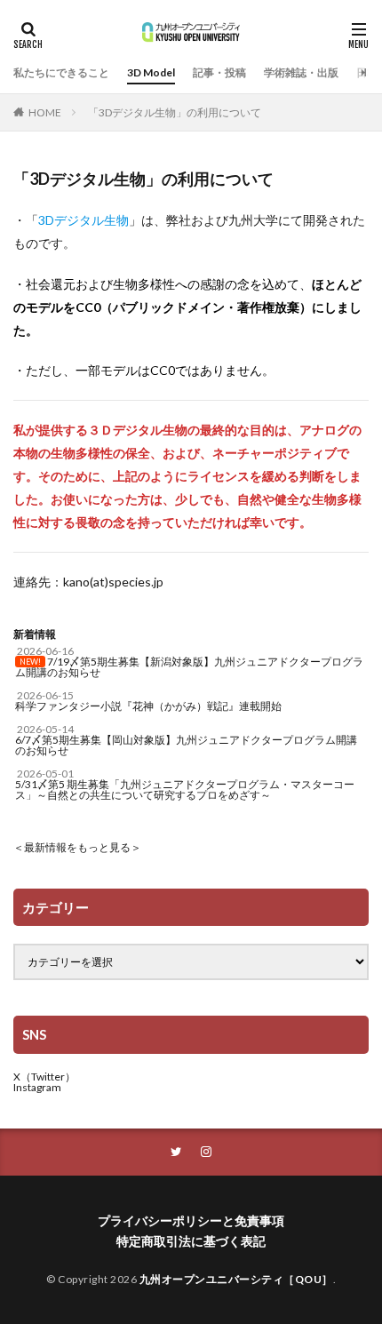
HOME (44, 112)
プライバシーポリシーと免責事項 (191, 1220)
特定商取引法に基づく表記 (191, 1240)
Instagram (37, 1087)
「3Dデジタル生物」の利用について (174, 112)
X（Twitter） (44, 1076)
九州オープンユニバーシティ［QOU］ (236, 1279)
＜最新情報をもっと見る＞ (77, 847)
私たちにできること (61, 72)
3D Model (151, 72)
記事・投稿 (219, 72)
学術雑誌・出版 (301, 72)
